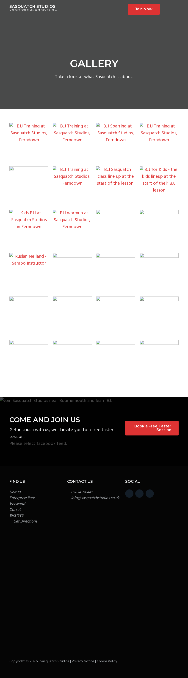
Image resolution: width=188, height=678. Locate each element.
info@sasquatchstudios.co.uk (95, 498)
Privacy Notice (83, 661)
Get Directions (25, 521)
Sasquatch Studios (32, 6)
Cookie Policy (107, 661)
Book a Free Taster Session (152, 428)
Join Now (143, 9)
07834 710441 (81, 492)
